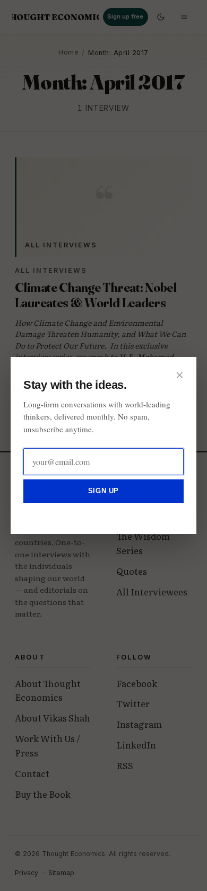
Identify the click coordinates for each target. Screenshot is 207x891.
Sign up (103, 491)
